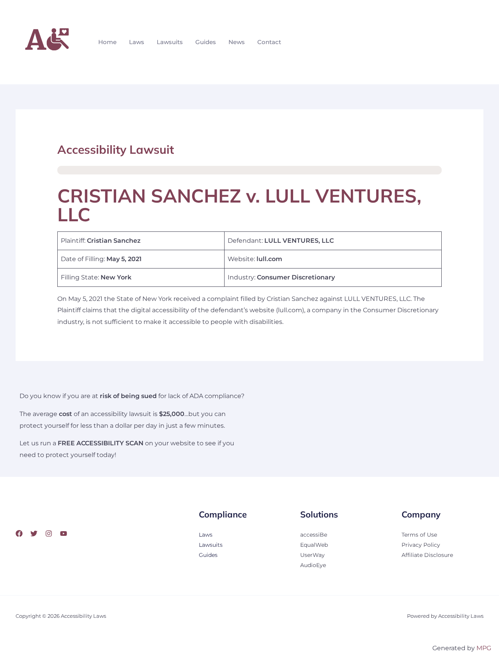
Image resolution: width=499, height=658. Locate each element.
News (236, 42)
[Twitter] (33, 533)
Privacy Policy (421, 544)
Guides (205, 42)
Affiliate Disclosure (427, 554)
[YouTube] (63, 533)
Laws (136, 42)
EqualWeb (314, 544)
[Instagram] (48, 533)
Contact (269, 42)
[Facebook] (19, 533)
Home (107, 42)
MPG (483, 648)
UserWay (312, 554)
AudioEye (313, 565)
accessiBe (313, 534)
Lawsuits (170, 42)
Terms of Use (419, 534)
